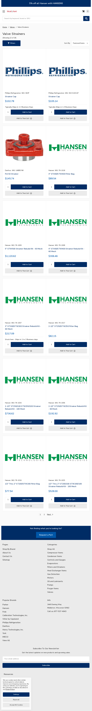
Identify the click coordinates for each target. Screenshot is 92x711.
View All (6, 640)
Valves (50, 592)
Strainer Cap (10, 96)
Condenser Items (54, 556)
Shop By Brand (9, 549)
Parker (5, 604)
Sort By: (67, 43)
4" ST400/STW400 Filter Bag (62, 174)
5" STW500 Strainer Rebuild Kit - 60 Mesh (24, 249)
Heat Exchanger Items (56, 570)
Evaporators (52, 563)
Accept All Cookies (16, 705)
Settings (16, 694)
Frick (4, 612)
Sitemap (6, 560)
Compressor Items (55, 553)
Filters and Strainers (56, 567)
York (4, 633)
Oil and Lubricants (55, 581)
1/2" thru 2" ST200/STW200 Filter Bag (22, 484)
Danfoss (6, 626)
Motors (50, 578)
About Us (7, 553)
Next (49, 515)
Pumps (50, 585)
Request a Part (46, 535)
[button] (11, 43)
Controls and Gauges (56, 560)
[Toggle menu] (3, 11)
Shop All (51, 549)
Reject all (16, 700)
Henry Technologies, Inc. (13, 630)
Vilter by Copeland (11, 619)
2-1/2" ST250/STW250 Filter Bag (63, 326)
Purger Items (53, 588)
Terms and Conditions (12, 682)
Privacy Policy (9, 678)
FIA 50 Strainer (11, 174)
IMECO (5, 637)
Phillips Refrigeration (11, 622)
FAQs (6, 690)
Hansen (6, 608)
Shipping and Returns (12, 686)
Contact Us (7, 556)
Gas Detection (53, 574)
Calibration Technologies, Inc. (15, 615)
